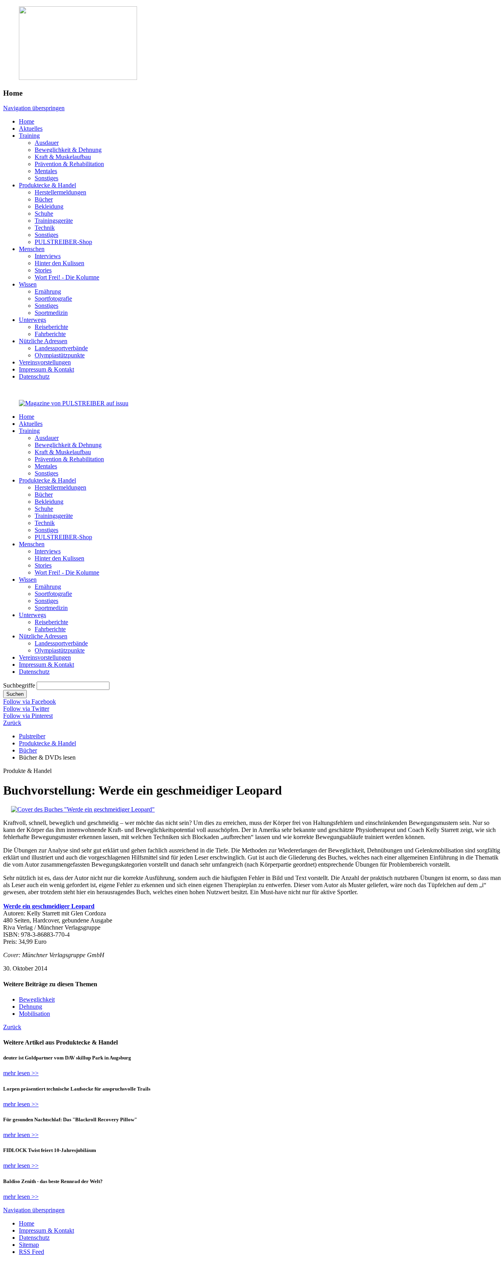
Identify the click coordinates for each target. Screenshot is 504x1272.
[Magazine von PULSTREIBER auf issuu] (73, 403)
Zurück (12, 722)
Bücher (28, 750)
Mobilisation (34, 1013)
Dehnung (30, 1006)
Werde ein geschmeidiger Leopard (48, 906)
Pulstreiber (32, 736)
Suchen (15, 694)
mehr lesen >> (21, 1073)
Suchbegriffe (19, 685)
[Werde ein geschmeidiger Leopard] (83, 809)
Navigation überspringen (34, 108)
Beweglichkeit (37, 999)
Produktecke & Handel (47, 743)
